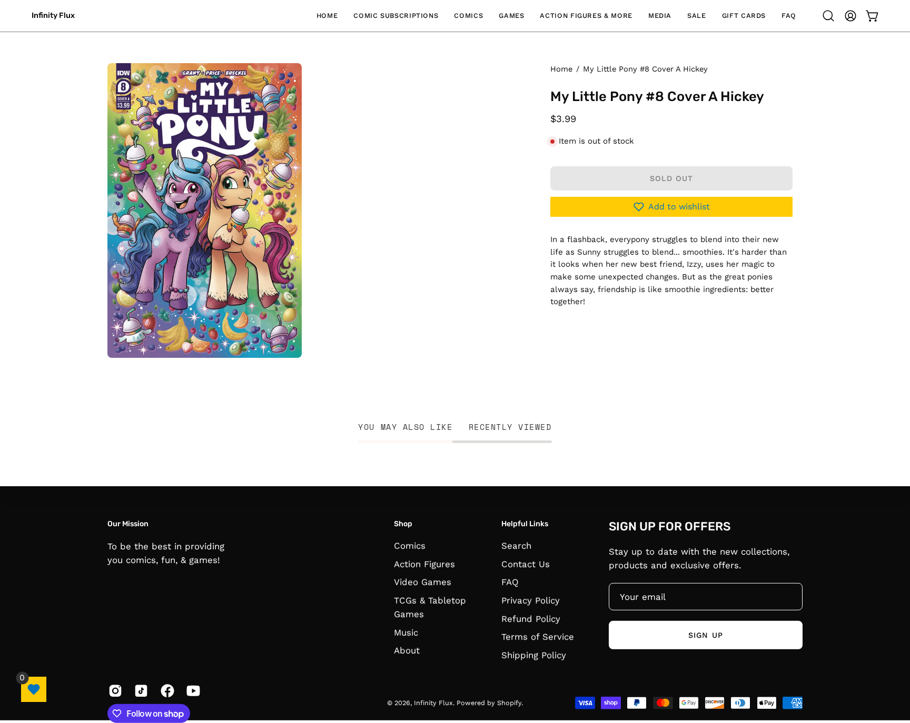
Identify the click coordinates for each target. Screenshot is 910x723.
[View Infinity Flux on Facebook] (166, 691)
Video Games (422, 582)
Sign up (705, 634)
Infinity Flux (53, 15)
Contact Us (525, 564)
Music (406, 632)
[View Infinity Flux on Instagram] (113, 691)
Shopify (509, 703)
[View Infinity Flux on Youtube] (191, 691)
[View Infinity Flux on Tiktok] (139, 691)
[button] (395, 16)
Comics (410, 545)
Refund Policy (530, 619)
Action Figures (424, 564)
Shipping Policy (533, 655)
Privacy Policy (530, 600)
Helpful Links (524, 523)
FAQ (510, 582)
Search (516, 545)
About (407, 651)
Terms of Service (537, 636)
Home (561, 69)
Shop (403, 523)
